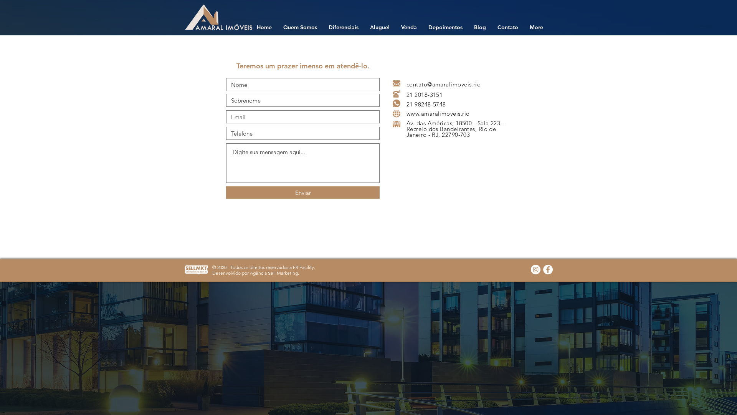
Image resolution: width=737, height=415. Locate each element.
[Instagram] (535, 269)
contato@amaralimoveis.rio (444, 84)
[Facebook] (548, 269)
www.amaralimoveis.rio (438, 113)
